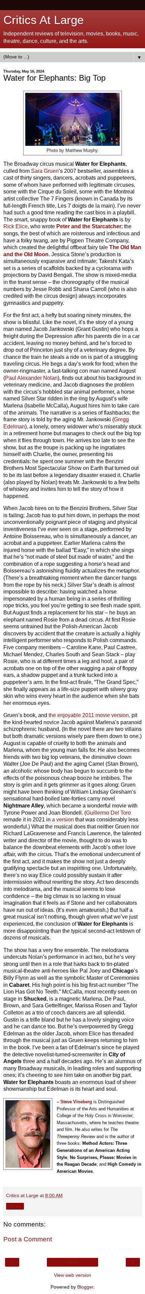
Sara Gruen (45, 171)
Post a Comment (27, 1239)
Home (72, 1262)
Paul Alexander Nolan (31, 378)
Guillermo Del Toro (108, 813)
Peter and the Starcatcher (88, 226)
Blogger (85, 1287)
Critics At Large (43, 20)
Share (15, 1206)
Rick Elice (15, 226)
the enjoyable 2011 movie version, (88, 715)
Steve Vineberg (76, 1101)
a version (63, 819)
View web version (72, 1275)
